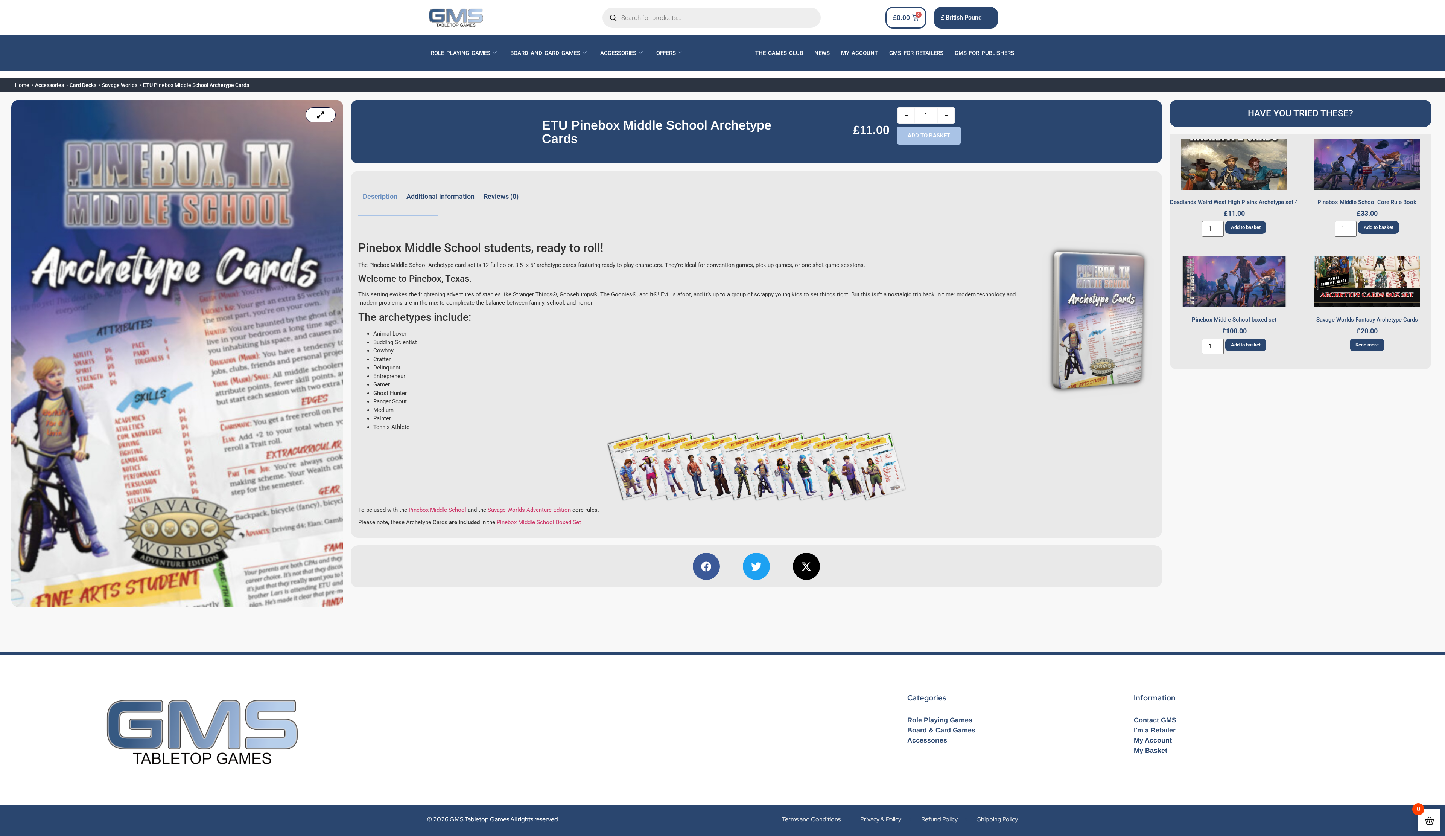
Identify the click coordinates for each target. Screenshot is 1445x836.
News (822, 53)
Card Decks (83, 85)
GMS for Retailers (916, 53)
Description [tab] (380, 196)
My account (859, 53)
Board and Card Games (545, 53)
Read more (1367, 345)
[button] (706, 566)
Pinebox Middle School (437, 509)
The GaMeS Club (779, 53)
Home (22, 85)
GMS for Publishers (984, 53)
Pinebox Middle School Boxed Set (539, 522)
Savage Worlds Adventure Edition (529, 509)
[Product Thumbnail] (321, 114)
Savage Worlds (119, 85)
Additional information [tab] (440, 196)
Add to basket (929, 135)
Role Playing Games (460, 53)
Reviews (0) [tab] (501, 196)
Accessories (618, 53)
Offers (666, 53)
